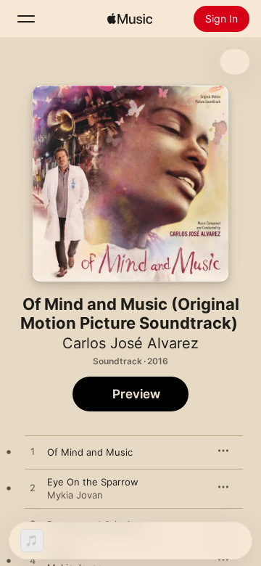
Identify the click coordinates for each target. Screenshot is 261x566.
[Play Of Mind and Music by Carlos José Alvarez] (32, 452)
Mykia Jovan (75, 495)
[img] (129, 18)
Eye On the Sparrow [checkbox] (92, 482)
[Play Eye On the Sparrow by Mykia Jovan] (32, 488)
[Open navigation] (26, 19)
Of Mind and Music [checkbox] (90, 452)
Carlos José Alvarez (130, 343)
